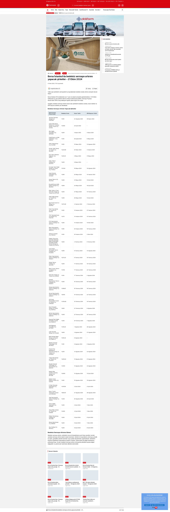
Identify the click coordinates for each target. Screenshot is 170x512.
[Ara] (119, 5)
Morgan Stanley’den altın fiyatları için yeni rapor (113, 60)
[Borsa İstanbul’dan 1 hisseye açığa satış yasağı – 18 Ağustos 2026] (55, 495)
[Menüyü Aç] (58, 5)
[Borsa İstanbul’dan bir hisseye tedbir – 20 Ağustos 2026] (90, 461)
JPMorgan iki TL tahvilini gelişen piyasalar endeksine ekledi (113, 65)
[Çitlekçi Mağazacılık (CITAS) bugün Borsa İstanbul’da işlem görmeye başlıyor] (73, 495)
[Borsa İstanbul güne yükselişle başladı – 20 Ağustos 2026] (55, 478)
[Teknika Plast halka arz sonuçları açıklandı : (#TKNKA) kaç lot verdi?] (90, 495)
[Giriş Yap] (122, 5)
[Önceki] (55, 13)
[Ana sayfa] (47, 10)
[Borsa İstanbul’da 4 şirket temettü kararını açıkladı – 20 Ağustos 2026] (73, 461)
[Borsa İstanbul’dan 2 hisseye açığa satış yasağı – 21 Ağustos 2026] (55, 461)
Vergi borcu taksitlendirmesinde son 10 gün (113, 55)
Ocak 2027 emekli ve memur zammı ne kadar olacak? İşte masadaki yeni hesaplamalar (114, 49)
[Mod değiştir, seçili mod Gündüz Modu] (122, 9)
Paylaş (122, 509)
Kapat (152, 505)
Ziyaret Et (147, 505)
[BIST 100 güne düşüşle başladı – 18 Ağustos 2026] (90, 478)
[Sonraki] (57, 13)
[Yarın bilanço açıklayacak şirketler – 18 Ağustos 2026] (73, 478)
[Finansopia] (51, 5)
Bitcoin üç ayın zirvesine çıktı (112, 44)
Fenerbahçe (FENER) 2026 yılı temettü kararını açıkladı (112, 70)
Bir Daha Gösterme (160, 505)
